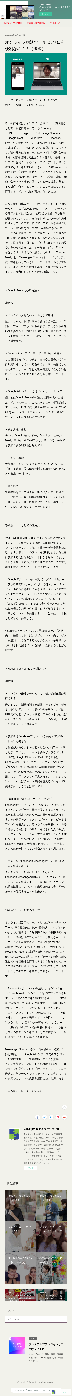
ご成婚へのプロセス (36, 22)
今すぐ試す (46, 14)
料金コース (55, 22)
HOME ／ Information (13, 22)
